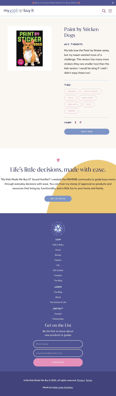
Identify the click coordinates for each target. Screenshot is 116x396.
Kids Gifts (73, 104)
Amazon (72, 91)
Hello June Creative (62, 387)
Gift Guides (58, 270)
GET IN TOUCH (58, 199)
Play (89, 104)
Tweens (71, 111)
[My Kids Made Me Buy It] (19, 10)
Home (58, 250)
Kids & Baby (87, 98)
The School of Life (58, 302)
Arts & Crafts (91, 91)
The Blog (58, 280)
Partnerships (58, 319)
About (58, 297)
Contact (58, 313)
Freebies (58, 275)
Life (58, 265)
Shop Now (87, 132)
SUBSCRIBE (58, 362)
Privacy (81, 380)
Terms (89, 380)
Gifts (70, 98)
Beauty (58, 255)
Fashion (58, 260)
